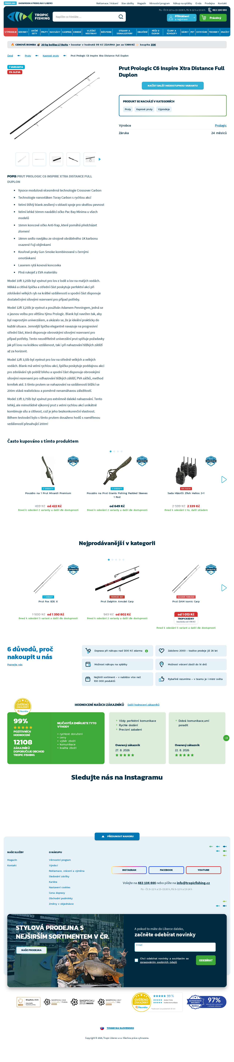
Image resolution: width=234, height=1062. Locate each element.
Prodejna (210, 3)
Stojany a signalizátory (125, 32)
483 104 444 (147, 883)
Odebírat (206, 960)
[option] (22, 159)
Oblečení (142, 32)
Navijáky (55, 32)
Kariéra (53, 882)
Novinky (23, 32)
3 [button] (118, 451)
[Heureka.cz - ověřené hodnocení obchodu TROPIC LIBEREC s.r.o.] (157, 1002)
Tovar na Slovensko (120, 1028)
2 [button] (114, 451)
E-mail (139, 944)
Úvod (10, 56)
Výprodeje (11, 32)
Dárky (185, 32)
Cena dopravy (57, 893)
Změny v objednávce (61, 904)
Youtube (203, 870)
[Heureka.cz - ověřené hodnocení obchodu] (23, 707)
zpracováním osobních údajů (158, 962)
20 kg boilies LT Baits (54, 44)
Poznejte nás (14, 665)
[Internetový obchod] (28, 17)
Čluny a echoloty (172, 32)
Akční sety (34, 32)
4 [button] (121, 451)
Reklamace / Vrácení (107, 3)
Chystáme (201, 32)
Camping (66, 32)
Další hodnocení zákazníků (143, 705)
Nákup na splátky (182, 3)
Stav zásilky (127, 3)
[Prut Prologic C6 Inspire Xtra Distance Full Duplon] (22, 159)
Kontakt (222, 3)
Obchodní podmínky (61, 898)
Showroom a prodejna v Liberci (29, 3)
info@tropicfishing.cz (193, 883)
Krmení (77, 32)
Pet (192, 32)
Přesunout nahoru (120, 836)
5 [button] (123, 560)
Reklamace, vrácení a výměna (66, 871)
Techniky (214, 32)
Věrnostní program (159, 3)
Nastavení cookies (59, 887)
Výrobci (53, 865)
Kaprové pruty (51, 56)
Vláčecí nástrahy (91, 32)
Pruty (44, 32)
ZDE (153, 44)
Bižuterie (106, 32)
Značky (225, 32)
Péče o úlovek (156, 32)
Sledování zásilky (59, 876)
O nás (198, 3)
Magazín (141, 3)
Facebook (166, 870)
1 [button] (111, 451)
